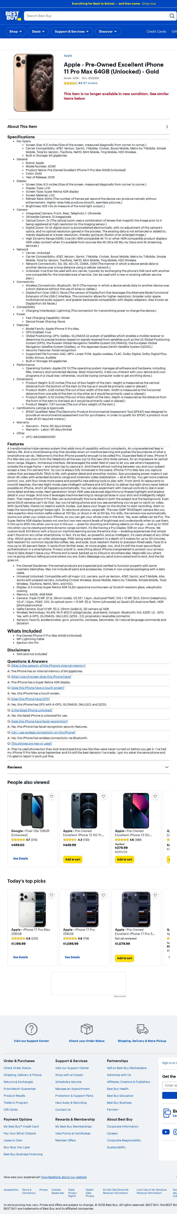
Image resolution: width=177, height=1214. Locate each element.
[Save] (51, 796)
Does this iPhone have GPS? (30, 699)
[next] (165, 828)
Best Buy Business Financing (23, 1154)
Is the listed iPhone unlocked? (31, 710)
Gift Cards (11, 1109)
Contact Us (63, 1109)
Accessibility (11, 1189)
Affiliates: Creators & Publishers (128, 1082)
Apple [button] (68, 55)
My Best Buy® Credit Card (21, 1126)
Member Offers (65, 1140)
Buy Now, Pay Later (17, 1147)
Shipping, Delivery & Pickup (23, 1075)
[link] (24, 840)
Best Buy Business (119, 1102)
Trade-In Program (16, 1102)
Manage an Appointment (72, 1089)
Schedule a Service (68, 1082)
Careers (112, 1133)
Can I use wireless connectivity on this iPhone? (43, 732)
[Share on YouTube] (166, 1132)
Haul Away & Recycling (71, 1102)
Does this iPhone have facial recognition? (39, 721)
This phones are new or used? (31, 743)
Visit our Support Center (72, 1068)
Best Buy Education (120, 1095)
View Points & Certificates (72, 1133)
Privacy (43, 1189)
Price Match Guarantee (19, 1089)
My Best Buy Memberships (73, 1126)
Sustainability (116, 1147)
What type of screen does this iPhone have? (41, 676)
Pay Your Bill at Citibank (20, 1133)
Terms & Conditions (28, 1191)
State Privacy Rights (72, 1192)
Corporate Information (123, 1126)
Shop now (149, 3)
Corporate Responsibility (124, 1140)
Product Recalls (14, 1095)
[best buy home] (13, 16)
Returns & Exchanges (18, 1082)
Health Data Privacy (90, 1192)
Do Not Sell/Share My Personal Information (116, 1191)
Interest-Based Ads (58, 1191)
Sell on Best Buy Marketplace (127, 1068)
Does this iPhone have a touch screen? (37, 688)
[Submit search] (172, 16)
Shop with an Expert (69, 1075)
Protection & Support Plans (74, 1095)
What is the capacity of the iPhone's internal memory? (48, 665)
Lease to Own (13, 1140)
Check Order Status (17, 1068)
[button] (16, 31)
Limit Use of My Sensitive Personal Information (152, 1191)
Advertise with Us (119, 1075)
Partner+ (113, 1109)
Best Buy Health (118, 1089)
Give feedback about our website (64, 1177)
